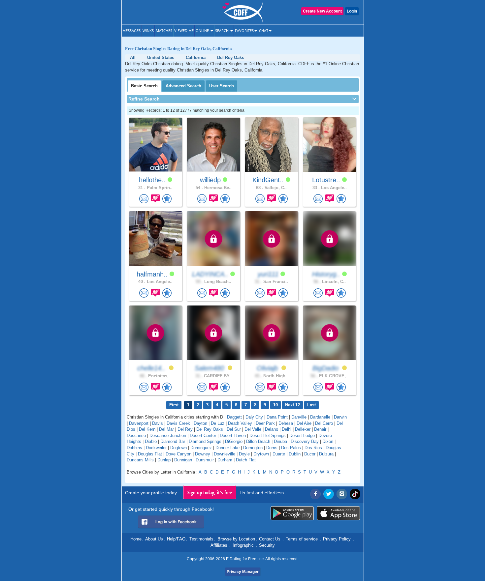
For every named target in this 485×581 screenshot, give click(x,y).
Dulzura (326, 453)
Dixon (327, 441)
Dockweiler (156, 447)
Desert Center (203, 435)
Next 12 (292, 404)
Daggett (234, 417)
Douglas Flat (150, 453)
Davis (157, 423)
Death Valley (240, 423)
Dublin (295, 453)
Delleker (302, 429)
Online (203, 30)
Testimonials (201, 539)
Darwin (340, 417)
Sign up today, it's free (209, 492)
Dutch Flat (246, 459)
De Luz (217, 423)
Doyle (244, 453)
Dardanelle (320, 417)
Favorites (244, 30)
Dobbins (134, 447)
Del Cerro (324, 423)
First (173, 404)
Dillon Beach (258, 441)
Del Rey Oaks (209, 429)
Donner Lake (227, 447)
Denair (320, 429)
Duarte (279, 453)
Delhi (286, 429)
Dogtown (178, 447)
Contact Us (269, 539)
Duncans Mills (140, 459)
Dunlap (164, 459)
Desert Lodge (302, 435)
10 (275, 404)
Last (311, 404)
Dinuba (280, 441)
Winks (148, 30)
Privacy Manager (243, 571)
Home (136, 539)
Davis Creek (178, 423)
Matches (164, 30)
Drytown (261, 453)
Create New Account (322, 11)
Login (352, 11)
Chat (263, 30)
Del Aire (304, 423)
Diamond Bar (172, 441)
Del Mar (166, 429)
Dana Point (277, 417)
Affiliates (218, 545)
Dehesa (285, 423)
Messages (131, 30)
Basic (144, 85)
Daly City (254, 417)
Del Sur (234, 429)
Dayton (200, 423)
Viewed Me (184, 30)
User (221, 85)
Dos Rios (313, 447)
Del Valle (252, 429)
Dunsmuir (205, 459)
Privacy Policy (337, 539)
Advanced (183, 85)
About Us (154, 539)
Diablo (151, 441)
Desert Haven (233, 435)
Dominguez (201, 447)
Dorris (271, 447)
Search (222, 30)
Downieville (224, 453)
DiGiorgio (233, 441)
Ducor (309, 453)
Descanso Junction (167, 435)
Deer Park (265, 423)
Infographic (243, 545)
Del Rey (185, 429)
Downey (202, 453)
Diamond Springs (205, 441)
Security (267, 545)
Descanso (136, 435)
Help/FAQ (176, 539)
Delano (271, 429)
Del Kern (147, 429)
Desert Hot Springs (267, 435)
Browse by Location (236, 539)
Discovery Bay (305, 441)
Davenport (138, 423)
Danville (299, 417)
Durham (224, 459)
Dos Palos (291, 447)
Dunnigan (183, 459)
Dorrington (253, 447)
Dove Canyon (178, 453)
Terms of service (302, 539)
